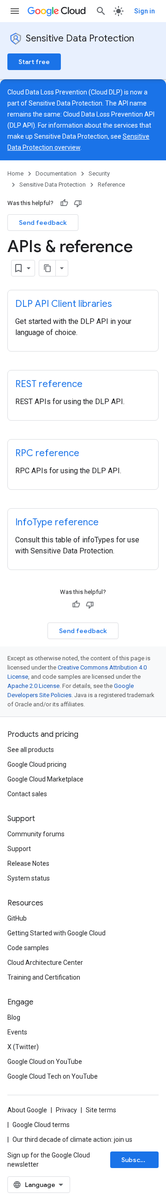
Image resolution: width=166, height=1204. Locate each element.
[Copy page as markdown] (47, 268)
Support (19, 848)
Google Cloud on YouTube (44, 1061)
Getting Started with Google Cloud (56, 933)
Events (17, 1032)
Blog (13, 1017)
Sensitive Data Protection (80, 38)
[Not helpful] (78, 203)
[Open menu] (15, 11)
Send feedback (43, 222)
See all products (30, 749)
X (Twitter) (23, 1047)
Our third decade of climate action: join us (72, 1139)
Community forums (36, 834)
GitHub (17, 918)
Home (15, 173)
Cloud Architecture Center (45, 962)
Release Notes (28, 863)
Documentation (56, 173)
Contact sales (27, 794)
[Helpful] (64, 203)
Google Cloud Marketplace (45, 779)
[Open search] (101, 11)
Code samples (28, 947)
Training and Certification (43, 977)
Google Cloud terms (41, 1124)
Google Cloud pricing (36, 764)
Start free (34, 62)
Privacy (66, 1110)
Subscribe (137, 1160)
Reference (111, 184)
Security (99, 173)
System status (28, 878)
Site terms (101, 1110)
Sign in (144, 11)
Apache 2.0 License (33, 685)
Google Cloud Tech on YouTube (52, 1076)
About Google (27, 1110)
